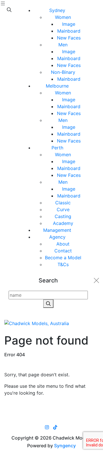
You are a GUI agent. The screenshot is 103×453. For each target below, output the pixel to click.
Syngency (65, 445)
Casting (63, 216)
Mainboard (68, 31)
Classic (63, 202)
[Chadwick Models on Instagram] (47, 427)
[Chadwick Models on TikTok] (55, 427)
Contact (63, 251)
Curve (63, 209)
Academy (63, 223)
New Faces (69, 38)
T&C (63, 264)
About (63, 244)
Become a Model (63, 257)
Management (57, 230)
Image (68, 24)
